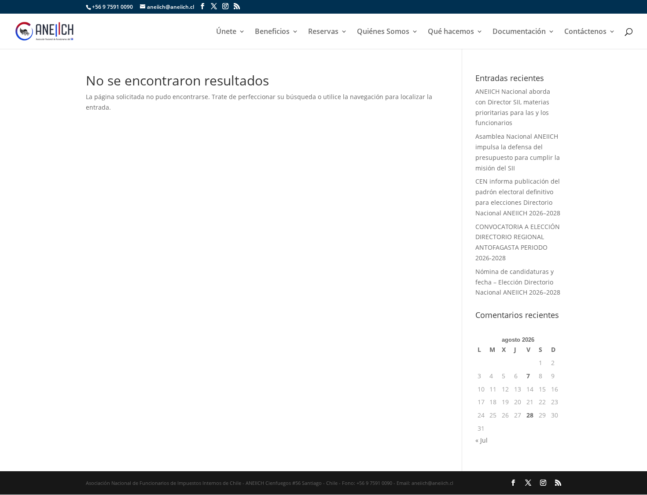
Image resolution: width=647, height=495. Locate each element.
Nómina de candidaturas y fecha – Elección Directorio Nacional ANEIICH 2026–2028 (517, 282)
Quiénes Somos (383, 32)
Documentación (519, 32)
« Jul (481, 440)
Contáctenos (585, 32)
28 (529, 415)
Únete (226, 32)
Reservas (323, 32)
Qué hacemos (451, 32)
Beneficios (272, 32)
